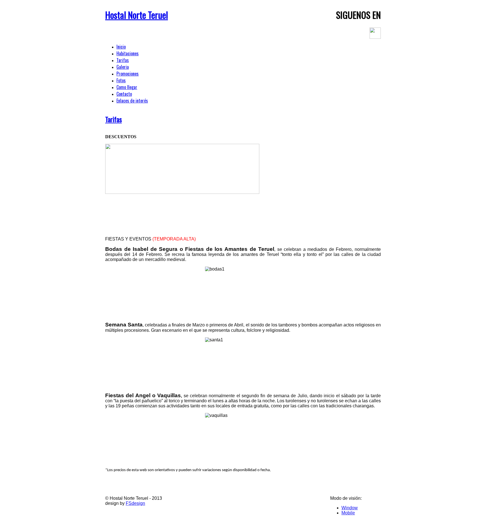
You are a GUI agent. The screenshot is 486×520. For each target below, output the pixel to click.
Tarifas (113, 119)
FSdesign (135, 503)
